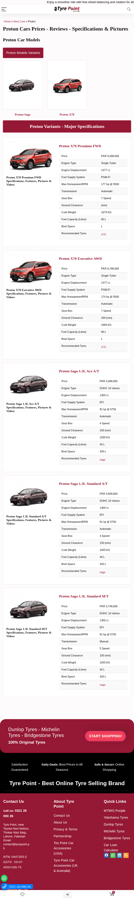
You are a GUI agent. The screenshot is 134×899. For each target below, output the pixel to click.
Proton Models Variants (23, 53)
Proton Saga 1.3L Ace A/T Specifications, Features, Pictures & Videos (28, 407)
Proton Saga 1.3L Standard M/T (84, 596)
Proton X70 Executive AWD (80, 258)
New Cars (19, 21)
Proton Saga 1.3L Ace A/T (79, 371)
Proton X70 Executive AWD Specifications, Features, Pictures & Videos (28, 293)
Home (7, 21)
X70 (103, 234)
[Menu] (4, 9)
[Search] (129, 9)
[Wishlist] (22, 894)
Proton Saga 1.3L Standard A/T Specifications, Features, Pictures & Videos (28, 520)
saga (102, 459)
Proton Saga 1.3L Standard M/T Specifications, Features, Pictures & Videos (28, 632)
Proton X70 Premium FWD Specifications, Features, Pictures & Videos (28, 181)
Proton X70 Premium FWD (80, 146)
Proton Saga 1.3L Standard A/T (83, 484)
